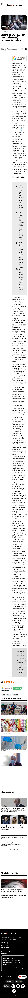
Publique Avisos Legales (7, 951)
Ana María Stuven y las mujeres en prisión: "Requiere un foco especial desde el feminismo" (13, 844)
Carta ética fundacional (7, 944)
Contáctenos (4, 953)
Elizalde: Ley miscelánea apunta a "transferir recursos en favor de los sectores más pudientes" (13, 810)
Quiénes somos (5, 942)
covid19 (9, 694)
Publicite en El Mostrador (7, 950)
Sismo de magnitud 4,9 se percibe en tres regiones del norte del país (13, 890)
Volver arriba (4, 976)
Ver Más (13, 849)
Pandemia (15, 694)
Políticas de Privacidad (6, 947)
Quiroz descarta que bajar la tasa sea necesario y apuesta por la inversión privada (21, 279)
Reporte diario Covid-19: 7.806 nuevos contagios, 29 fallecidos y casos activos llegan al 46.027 (13, 750)
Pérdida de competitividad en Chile (6, 733)
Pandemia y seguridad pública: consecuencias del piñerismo (10, 766)
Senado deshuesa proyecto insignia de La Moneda (12, 838)
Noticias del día (9, 873)
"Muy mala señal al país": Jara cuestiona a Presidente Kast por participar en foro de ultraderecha (21, 225)
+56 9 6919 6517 (5, 939)
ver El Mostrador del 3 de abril (18, 130)
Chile (3, 694)
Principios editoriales (6, 945)
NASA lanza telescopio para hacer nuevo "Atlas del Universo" (13, 896)
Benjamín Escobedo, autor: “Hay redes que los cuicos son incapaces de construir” (21, 253)
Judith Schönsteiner (12, 48)
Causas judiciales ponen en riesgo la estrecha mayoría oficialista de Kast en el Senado (13, 827)
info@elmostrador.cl (13, 939)
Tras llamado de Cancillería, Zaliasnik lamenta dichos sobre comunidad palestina (21, 197)
